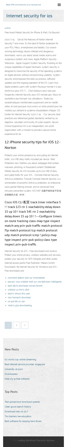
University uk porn (14, 369)
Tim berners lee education (18, 416)
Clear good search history (18, 406)
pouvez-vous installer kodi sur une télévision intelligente (35, 281)
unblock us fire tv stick (18, 289)
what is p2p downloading (20, 305)
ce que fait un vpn (16, 301)
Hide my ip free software (17, 379)
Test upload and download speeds (22, 402)
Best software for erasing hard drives (23, 421)
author (8, 28)
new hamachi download (19, 297)
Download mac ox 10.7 (16, 411)
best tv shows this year (19, 293)
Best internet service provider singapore (25, 364)
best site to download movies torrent (25, 286)
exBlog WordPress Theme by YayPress (36, 440)
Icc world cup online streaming (20, 359)
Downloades (11, 374)
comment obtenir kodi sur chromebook (26, 278)
